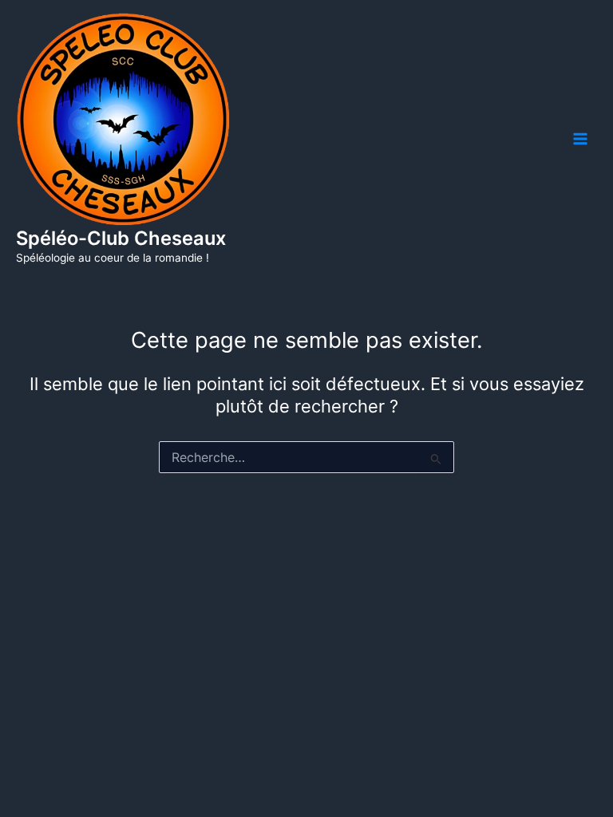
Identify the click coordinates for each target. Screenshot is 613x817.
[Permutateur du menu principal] (580, 139)
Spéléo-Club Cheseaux (121, 238)
